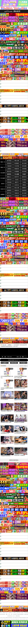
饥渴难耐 (17, 171)
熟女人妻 (17, 187)
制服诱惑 (24, 190)
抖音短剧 (9, 182)
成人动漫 (24, 163)
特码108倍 (14, 362)
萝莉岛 (24, 185)
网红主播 (17, 160)
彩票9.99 (9, 179)
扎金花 (16, 179)
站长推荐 (3, 172)
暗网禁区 (9, 190)
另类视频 (24, 168)
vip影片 (5, 362)
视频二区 (3, 167)
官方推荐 (3, 178)
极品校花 (9, 195)
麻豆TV (17, 182)
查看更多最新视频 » (14, 460)
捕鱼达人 (9, 176)
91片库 (9, 185)
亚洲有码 (9, 163)
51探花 (24, 182)
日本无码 (24, 160)
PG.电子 (23, 362)
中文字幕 (17, 166)
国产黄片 (9, 187)
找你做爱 (24, 171)
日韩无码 (24, 195)
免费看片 (3, 194)
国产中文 (9, 193)
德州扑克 (24, 176)
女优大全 (17, 185)
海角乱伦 (17, 190)
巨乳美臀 (24, 166)
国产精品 (9, 160)
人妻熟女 (9, 168)
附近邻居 (9, 171)
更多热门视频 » (23, 365)
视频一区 (3, 162)
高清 (18, 356)
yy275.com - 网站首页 (12, 11)
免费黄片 (24, 187)
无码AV (3, 183)
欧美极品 (17, 163)
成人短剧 (24, 193)
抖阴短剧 (17, 195)
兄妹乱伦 (17, 193)
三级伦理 (9, 166)
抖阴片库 (3, 189)
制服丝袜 (17, 168)
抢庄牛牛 (17, 176)
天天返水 (24, 179)
